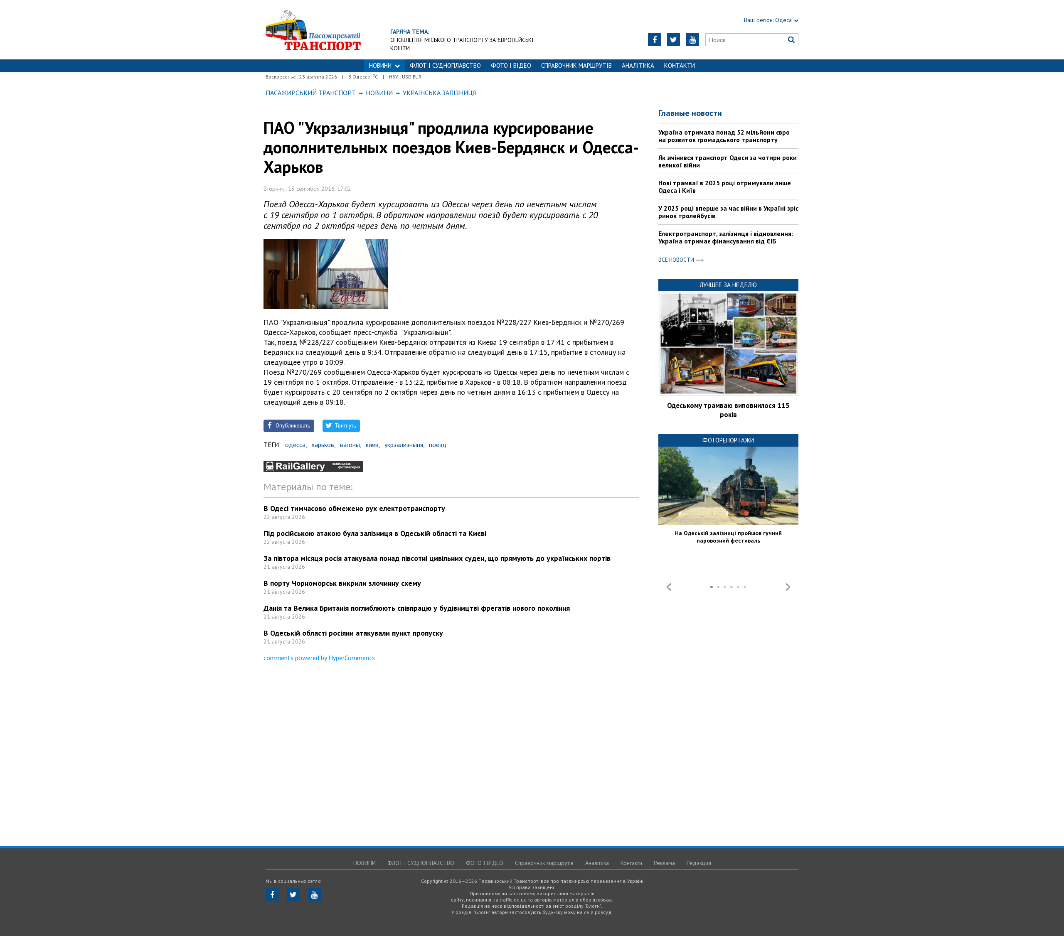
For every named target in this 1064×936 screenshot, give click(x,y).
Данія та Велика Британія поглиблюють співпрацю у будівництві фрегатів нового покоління (417, 608)
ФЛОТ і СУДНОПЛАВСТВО (445, 65)
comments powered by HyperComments (319, 657)
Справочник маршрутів (576, 65)
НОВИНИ (380, 65)
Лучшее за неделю (728, 285)
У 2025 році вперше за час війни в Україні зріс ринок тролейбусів (728, 212)
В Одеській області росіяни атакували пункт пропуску (353, 633)
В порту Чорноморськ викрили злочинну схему (342, 583)
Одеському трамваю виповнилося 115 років (728, 410)
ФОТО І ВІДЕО (511, 65)
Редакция (699, 863)
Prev (669, 587)
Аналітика (638, 65)
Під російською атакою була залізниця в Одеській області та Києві (375, 533)
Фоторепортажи (728, 440)
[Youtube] (692, 39)
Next (788, 587)
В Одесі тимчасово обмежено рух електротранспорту (354, 508)
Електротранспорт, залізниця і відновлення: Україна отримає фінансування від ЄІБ (725, 237)
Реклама (664, 863)
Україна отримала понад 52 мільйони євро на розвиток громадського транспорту (724, 136)
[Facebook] (654, 39)
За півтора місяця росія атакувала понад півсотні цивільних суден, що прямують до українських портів (437, 558)
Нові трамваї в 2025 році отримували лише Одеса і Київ (724, 186)
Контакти (679, 65)
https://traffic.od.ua (313, 29)
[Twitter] (673, 39)
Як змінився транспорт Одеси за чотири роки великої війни (727, 161)
